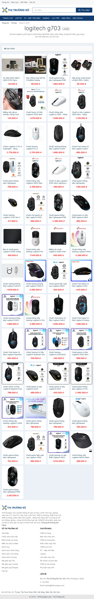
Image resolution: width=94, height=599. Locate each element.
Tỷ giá (17, 592)
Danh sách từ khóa (9, 557)
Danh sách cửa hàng (10, 554)
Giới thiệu (24, 2)
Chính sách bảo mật (10, 537)
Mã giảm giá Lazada (10, 564)
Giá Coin (56, 592)
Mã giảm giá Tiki (8, 561)
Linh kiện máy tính (47, 557)
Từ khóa (14, 23)
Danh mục (15, 2)
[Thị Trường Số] (14, 507)
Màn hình (66, 18)
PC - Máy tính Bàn (32, 18)
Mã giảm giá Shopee (10, 567)
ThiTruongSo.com (44, 597)
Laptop (18, 18)
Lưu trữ (55, 18)
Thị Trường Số (58, 597)
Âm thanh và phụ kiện (48, 561)
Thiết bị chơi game (47, 540)
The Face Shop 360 (29, 592)
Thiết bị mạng (45, 533)
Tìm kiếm (85, 10)
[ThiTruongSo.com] (15, 10)
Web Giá (49, 592)
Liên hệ (32, 2)
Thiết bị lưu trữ (46, 547)
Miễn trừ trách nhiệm (10, 543)
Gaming (46, 18)
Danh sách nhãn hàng (10, 550)
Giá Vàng (41, 592)
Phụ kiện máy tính (47, 567)
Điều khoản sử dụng (10, 540)
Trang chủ (5, 2)
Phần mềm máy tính (48, 543)
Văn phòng (78, 18)
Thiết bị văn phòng (47, 564)
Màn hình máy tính (47, 537)
